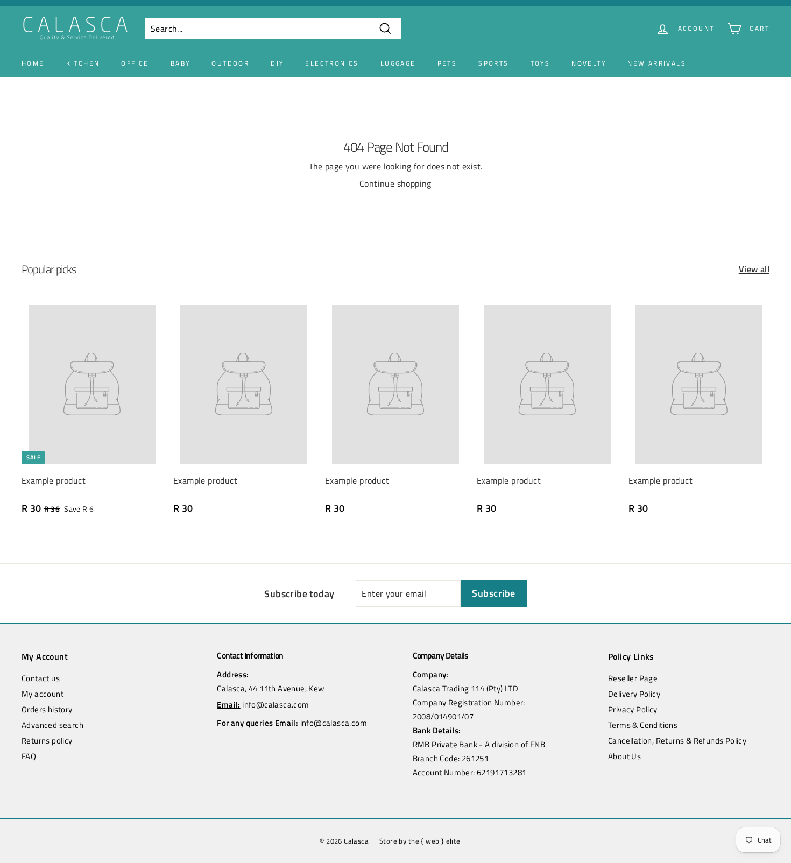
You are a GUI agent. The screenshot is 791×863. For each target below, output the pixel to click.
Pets (447, 63)
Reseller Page (633, 678)
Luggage (398, 63)
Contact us (41, 678)
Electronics (331, 63)
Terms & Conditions (642, 725)
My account (42, 694)
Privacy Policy (633, 709)
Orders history (47, 709)
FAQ (29, 756)
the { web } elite (434, 841)
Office (135, 63)
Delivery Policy (634, 694)
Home (33, 63)
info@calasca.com (275, 704)
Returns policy (47, 740)
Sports (493, 63)
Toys (540, 63)
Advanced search (52, 725)
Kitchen (83, 63)
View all (754, 269)
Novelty (588, 63)
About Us (624, 756)
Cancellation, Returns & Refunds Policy (677, 740)
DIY (277, 63)
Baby (180, 63)
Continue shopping (395, 183)
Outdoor (230, 63)
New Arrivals (656, 63)
